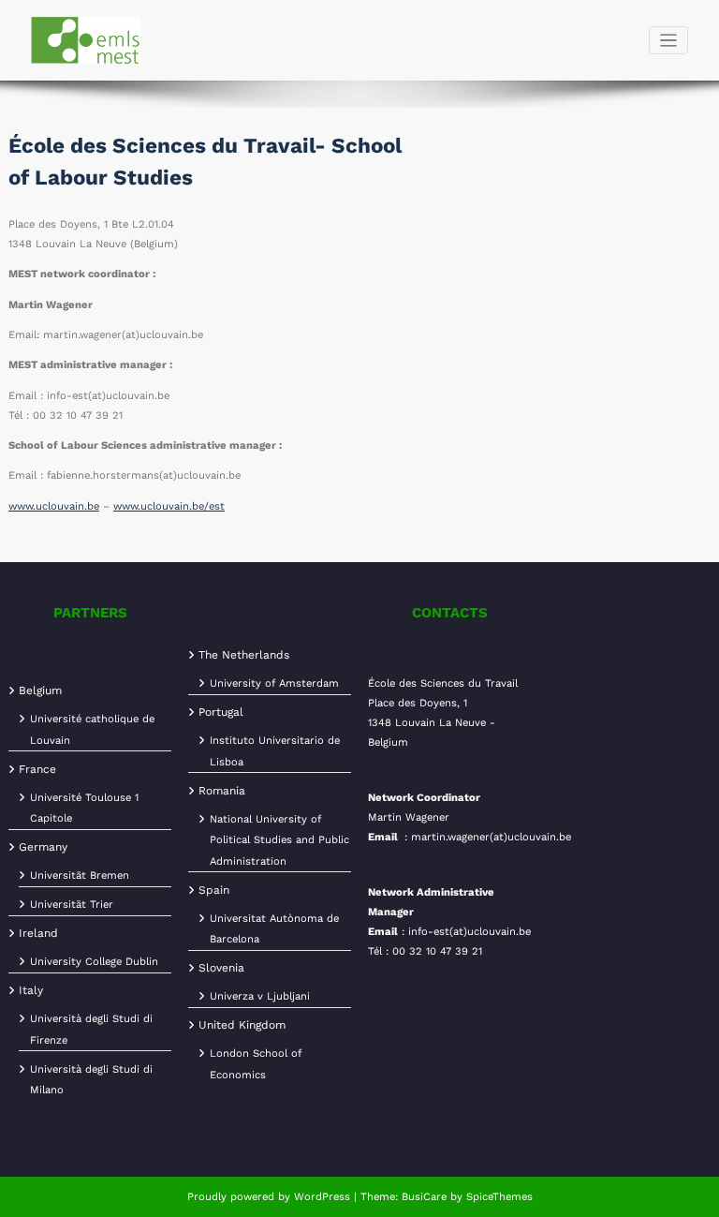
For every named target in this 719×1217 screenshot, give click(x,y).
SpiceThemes (497, 1197)
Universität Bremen (79, 875)
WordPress (322, 1197)
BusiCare (426, 1197)
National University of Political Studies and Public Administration (279, 840)
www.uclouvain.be (53, 506)
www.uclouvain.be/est (169, 506)
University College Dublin (94, 962)
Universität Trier (71, 904)
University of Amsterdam (274, 683)
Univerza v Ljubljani (260, 996)
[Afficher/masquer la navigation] (669, 40)
